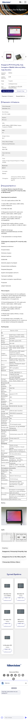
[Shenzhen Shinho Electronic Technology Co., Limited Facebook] (8, 675)
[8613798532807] (19, 675)
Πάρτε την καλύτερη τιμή (8, 91)
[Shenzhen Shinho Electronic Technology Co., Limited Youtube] (15, 675)
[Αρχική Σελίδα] (14, 667)
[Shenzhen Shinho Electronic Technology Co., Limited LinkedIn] (11, 675)
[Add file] (2, 717)
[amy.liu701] (13, 679)
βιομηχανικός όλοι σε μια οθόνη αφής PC (14, 557)
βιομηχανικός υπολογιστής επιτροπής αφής (14, 551)
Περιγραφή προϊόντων (20, 96)
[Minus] (26, 683)
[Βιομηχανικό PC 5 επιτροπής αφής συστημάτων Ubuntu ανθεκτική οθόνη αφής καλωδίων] (14, 34)
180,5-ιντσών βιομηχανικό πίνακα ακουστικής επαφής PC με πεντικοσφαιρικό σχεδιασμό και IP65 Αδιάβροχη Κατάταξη (21, 620)
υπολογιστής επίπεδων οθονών (11, 562)
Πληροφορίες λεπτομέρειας (7, 96)
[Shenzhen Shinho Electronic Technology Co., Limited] (6, 2)
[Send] (26, 717)
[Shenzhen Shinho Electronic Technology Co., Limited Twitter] (4, 675)
